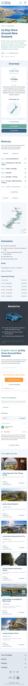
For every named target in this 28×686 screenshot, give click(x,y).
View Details (21, 483)
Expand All (5, 153)
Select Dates (15, 130)
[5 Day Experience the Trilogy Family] (14, 464)
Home (4, 25)
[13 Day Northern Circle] (14, 624)
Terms (10, 682)
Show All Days (14, 192)
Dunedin (6, 173)
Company (4, 667)
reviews (22, 418)
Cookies (17, 682)
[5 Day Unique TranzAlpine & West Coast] (14, 590)
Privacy (13, 682)
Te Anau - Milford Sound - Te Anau (11, 181)
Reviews (4, 659)
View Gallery (23, 20)
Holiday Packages (10, 25)
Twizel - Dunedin (9, 168)
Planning (4, 663)
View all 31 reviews (14, 445)
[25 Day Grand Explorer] (14, 494)
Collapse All (15, 153)
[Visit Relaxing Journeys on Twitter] (17, 672)
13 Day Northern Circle (10, 633)
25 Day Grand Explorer (10, 504)
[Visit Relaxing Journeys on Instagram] (14, 672)
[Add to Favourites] (24, 461)
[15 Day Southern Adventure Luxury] (14, 559)
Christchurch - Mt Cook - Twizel (11, 163)
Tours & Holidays (6, 655)
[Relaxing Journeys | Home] (6, 2)
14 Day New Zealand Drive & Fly (13, 536)
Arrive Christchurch (9, 159)
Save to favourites (14, 121)
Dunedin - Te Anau (9, 177)
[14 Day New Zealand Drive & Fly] (14, 527)
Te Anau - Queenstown (10, 186)
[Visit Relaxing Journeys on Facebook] (10, 672)
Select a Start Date (14, 379)
